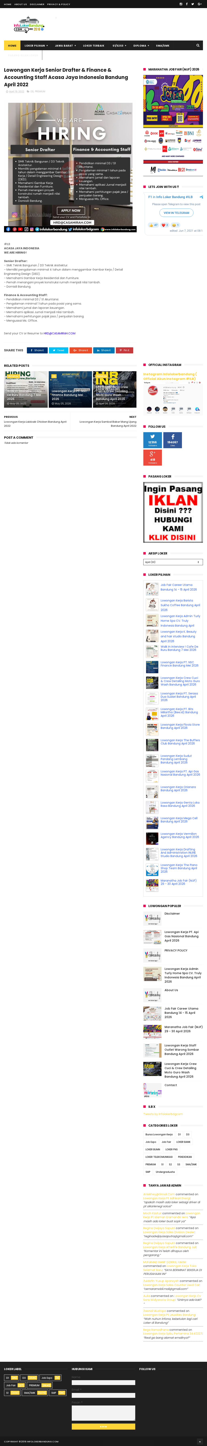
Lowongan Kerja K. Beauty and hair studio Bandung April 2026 (178, 652)
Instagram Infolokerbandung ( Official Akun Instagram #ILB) (170, 376)
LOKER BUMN (153, 1149)
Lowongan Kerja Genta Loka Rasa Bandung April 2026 (180, 820)
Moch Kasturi (152, 1213)
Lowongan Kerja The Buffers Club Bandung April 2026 (180, 757)
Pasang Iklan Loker (23, 55)
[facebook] (187, 4)
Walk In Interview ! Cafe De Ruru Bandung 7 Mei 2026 (24, 395)
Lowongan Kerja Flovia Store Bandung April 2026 (180, 742)
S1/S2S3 (118, 45)
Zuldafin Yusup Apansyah (161, 1281)
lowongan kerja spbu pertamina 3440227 (172, 1334)
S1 (162, 1164)
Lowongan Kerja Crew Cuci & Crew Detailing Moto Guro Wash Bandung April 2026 (112, 393)
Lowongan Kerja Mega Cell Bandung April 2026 (179, 835)
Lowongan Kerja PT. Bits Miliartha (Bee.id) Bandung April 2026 (179, 728)
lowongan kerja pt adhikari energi (166, 1198)
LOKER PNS (172, 1149)
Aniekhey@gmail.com (159, 1194)
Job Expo (151, 1142)
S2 (170, 1164)
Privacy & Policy (58, 4)
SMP (148, 1172)
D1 (179, 1134)
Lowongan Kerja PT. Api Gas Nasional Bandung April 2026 (180, 788)
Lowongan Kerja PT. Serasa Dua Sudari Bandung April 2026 (179, 712)
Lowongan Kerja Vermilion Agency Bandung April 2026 (180, 851)
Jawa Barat (64, 45)
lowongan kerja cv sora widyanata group (172, 1298)
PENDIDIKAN (185, 1157)
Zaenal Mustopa (154, 1311)
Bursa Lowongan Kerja (159, 1134)
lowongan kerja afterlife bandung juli (169, 1247)
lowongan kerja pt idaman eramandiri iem (171, 1215)
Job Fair (166, 1142)
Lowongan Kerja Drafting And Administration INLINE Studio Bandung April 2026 (179, 868)
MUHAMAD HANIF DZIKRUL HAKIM (164, 1262)
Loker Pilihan (35, 45)
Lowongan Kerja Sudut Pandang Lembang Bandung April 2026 (176, 774)
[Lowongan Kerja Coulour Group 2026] (173, 175)
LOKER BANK (183, 1142)
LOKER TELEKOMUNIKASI (159, 1157)
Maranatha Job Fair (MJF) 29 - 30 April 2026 (184, 1029)
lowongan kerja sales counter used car (171, 1285)
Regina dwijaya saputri (159, 1228)
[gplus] (199, 4)
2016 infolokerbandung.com (40, 1441)
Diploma (139, 45)
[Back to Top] (200, 1442)
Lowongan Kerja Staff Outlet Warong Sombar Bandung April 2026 (182, 1049)
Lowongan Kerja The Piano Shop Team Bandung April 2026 (179, 884)
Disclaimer (37, 4)
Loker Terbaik (94, 45)
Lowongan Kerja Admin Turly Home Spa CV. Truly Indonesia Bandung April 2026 (183, 975)
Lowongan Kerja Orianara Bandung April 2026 (178, 804)
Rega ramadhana (156, 1330)
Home (7, 4)
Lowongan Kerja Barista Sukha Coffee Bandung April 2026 (180, 621)
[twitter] (192, 4)
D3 (32, 91)
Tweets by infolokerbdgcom (163, 1114)
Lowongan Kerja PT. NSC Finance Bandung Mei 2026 (69, 395)
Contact (171, 1085)
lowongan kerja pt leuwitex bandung (169, 1315)
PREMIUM (40, 91)
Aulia (146, 1296)
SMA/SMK (163, 45)
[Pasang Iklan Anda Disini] (173, 542)
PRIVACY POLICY (176, 950)
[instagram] (181, 4)
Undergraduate (165, 1172)
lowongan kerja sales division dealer (169, 1232)
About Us (20, 4)
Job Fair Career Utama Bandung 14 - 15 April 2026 (181, 1013)
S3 (178, 1164)
